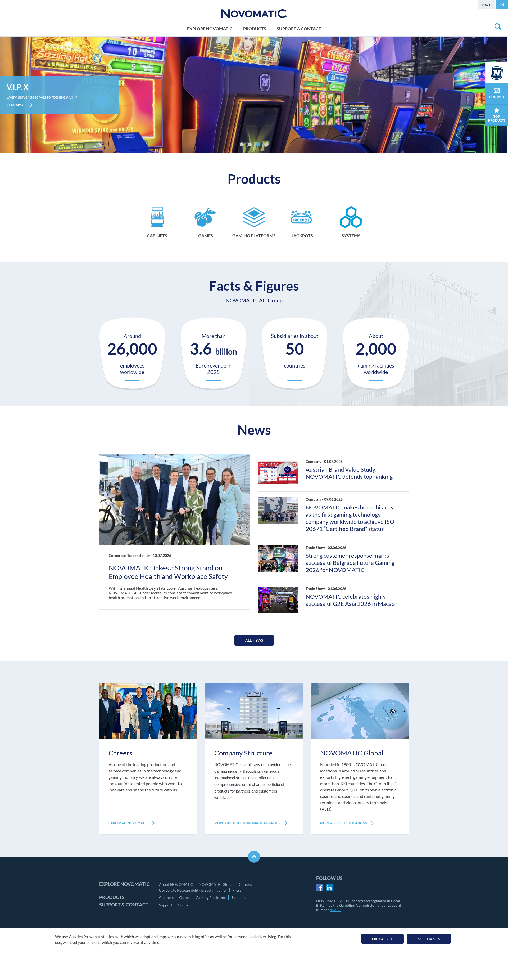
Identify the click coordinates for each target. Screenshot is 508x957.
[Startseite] (254, 13)
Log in (486, 4)
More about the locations (343, 823)
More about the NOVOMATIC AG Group (247, 823)
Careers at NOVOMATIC (128, 823)
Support (165, 905)
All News (254, 640)
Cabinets (166, 897)
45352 (335, 909)
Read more (16, 112)
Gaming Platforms (211, 897)
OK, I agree (382, 939)
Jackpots (238, 897)
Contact (184, 905)
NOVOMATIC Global (216, 884)
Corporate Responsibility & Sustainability (193, 890)
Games (184, 897)
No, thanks (429, 939)
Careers (245, 884)
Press (236, 890)
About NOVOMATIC (176, 884)
